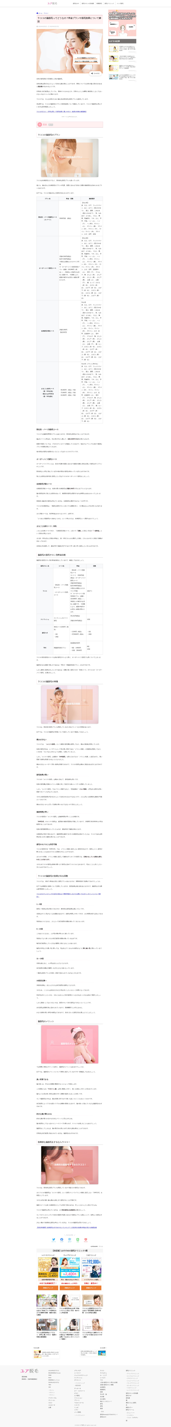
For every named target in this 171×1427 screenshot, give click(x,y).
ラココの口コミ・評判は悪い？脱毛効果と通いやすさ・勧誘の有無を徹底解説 (61, 111)
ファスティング (80, 1383)
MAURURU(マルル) (54, 1373)
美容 (101, 1408)
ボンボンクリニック (133, 1385)
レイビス (102, 1377)
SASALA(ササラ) (53, 1382)
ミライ (76, 1409)
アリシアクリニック (133, 1373)
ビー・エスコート (79, 1391)
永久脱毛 (102, 1399)
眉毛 (101, 1406)
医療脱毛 (99, 3)
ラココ (101, 1246)
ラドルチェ (103, 1373)
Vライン (52, 1395)
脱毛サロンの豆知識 (88, 3)
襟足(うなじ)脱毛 (131, 1402)
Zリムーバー (131, 1413)
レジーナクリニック (133, 1390)
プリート (77, 1400)
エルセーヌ (51, 1405)
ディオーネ (77, 1388)
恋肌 (101, 1392)
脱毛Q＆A (76, 3)
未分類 (102, 1396)
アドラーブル (52, 1398)
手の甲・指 (103, 1394)
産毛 (101, 1403)
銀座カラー (129, 1407)
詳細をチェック (48, 1288)
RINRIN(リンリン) (53, 1380)
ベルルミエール (79, 1402)
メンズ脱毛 (120, 3)
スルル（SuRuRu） (133, 1417)
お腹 (49, 1407)
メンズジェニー (80, 1415)
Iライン (52, 1390)
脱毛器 (128, 1398)
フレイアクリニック (133, 1383)
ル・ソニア (103, 1375)
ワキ (101, 1380)
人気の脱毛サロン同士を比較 (108, 1382)
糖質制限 (78, 1385)
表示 (51, 125)
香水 (102, 1411)
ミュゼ (76, 1407)
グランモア (77, 1370)
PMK (49, 1375)
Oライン (52, 1392)
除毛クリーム (130, 1409)
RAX (49, 1377)
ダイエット (77, 1380)
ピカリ (76, 1393)
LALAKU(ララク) (53, 1370)
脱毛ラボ (128, 1395)
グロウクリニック (132, 1378)
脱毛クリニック (109, 3)
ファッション (78, 1398)
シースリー (77, 1373)
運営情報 (24, 1376)
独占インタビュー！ (106, 1401)
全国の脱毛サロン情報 (106, 1384)
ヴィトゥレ (51, 1400)
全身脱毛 (102, 1387)
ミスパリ (77, 1405)
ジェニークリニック (133, 1380)
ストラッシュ (78, 1377)
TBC (49, 1384)
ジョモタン (130, 1415)
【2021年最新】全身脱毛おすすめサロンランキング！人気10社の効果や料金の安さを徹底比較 (67, 1227)
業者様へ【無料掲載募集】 (30, 1379)
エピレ (50, 1402)
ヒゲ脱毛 (77, 1395)
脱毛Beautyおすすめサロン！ (109, 1414)
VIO (49, 1387)
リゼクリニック (131, 1388)
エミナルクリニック (133, 1376)
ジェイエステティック (81, 1375)
